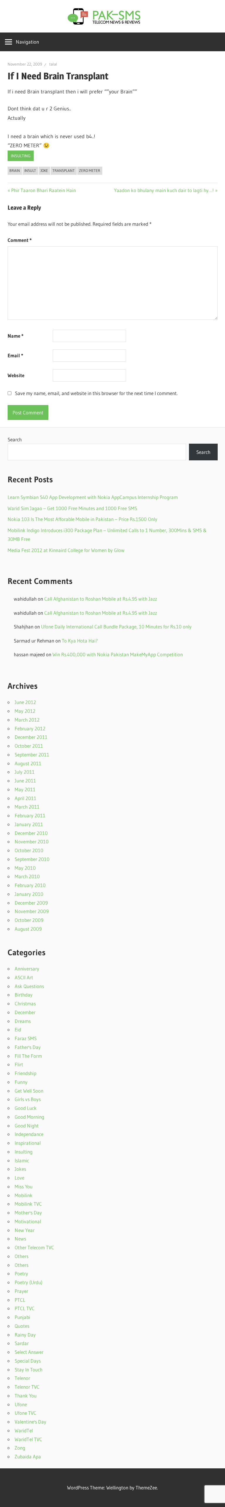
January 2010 (29, 894)
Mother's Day (28, 1212)
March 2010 (27, 876)
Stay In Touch (28, 1369)
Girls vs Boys (28, 1099)
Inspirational (28, 1143)
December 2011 (31, 737)
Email (15, 355)
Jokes (20, 1169)
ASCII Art (24, 977)
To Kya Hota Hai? (80, 641)
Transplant (63, 170)
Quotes (22, 1326)
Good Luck (26, 1108)
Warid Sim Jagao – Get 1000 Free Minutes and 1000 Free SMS (72, 508)
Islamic (22, 1160)
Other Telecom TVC (34, 1247)
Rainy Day (25, 1335)
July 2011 (25, 772)
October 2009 (29, 920)
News (20, 1239)
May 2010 (25, 868)
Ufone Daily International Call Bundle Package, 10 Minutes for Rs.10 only (116, 626)
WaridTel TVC (28, 1439)
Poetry (21, 1273)
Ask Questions (29, 986)
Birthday (24, 995)
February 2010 (30, 885)
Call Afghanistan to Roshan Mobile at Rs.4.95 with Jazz (100, 599)
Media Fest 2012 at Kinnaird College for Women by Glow (66, 550)
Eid (18, 1029)
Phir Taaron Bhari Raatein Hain (43, 190)
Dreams (23, 1021)
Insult (30, 170)
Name (15, 336)
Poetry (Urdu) (28, 1282)
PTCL (20, 1300)
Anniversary (27, 969)
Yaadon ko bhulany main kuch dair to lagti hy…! (164, 190)
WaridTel (24, 1430)
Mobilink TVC (28, 1204)
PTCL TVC (25, 1308)
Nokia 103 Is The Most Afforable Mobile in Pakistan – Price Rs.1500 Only (82, 519)
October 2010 (29, 850)
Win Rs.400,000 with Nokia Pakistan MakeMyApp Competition (117, 654)
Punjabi (22, 1317)
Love (19, 1178)
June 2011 (25, 781)
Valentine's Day (30, 1422)
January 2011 (29, 824)
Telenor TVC (27, 1387)
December (25, 1012)
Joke (44, 170)
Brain (14, 170)
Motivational (28, 1221)
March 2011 (27, 807)
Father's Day (28, 1047)
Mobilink (24, 1195)
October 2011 (29, 746)
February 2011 (30, 815)
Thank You (26, 1395)
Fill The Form (28, 1056)
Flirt (19, 1064)
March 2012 (27, 720)
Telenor (22, 1378)
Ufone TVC (25, 1413)
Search (15, 439)
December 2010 (31, 833)
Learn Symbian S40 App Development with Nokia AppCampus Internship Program (93, 497)
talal (53, 64)
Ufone (21, 1404)
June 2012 (25, 702)
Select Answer (29, 1352)
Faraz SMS (26, 1038)
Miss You (24, 1186)
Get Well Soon (29, 1091)
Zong (20, 1448)
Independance (29, 1134)
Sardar (22, 1343)
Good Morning (29, 1117)
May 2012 (25, 711)
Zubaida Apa (28, 1456)
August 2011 (28, 763)
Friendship (25, 1073)
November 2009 (32, 911)
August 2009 (28, 929)
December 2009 (31, 903)
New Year (25, 1230)
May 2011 (25, 789)
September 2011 (32, 754)
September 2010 (32, 859)
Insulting (20, 155)
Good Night (27, 1125)
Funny (21, 1082)
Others (21, 1256)
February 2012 (30, 728)
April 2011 (25, 798)
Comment (20, 240)
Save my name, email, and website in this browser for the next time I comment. (96, 393)
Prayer (21, 1291)
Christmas (25, 1003)
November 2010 (32, 841)
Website (16, 375)
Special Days (28, 1361)
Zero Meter (89, 170)
